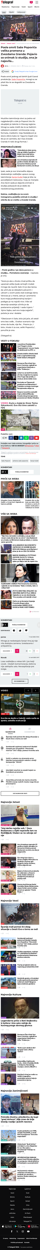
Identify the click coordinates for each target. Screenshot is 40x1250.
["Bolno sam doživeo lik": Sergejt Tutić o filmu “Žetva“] (8, 1052)
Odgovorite (7, 651)
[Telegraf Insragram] (23, 1231)
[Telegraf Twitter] (17, 1231)
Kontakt (26, 1242)
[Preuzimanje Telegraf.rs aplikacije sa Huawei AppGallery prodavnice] (33, 1226)
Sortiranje (5, 630)
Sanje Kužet (17, 177)
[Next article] (38, 625)
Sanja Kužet (34, 461)
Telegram (5, 448)
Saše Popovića (18, 79)
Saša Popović (5, 461)
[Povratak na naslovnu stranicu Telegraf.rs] (7, 2)
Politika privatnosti (17, 1242)
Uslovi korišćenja (30, 453)
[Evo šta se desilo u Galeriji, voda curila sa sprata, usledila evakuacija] (20, 704)
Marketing (12, 1238)
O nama (5, 1238)
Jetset (3, 43)
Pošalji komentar (22, 472)
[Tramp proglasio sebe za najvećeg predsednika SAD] (8, 969)
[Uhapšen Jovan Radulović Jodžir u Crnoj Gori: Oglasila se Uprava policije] (12, 489)
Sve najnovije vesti (20, 793)
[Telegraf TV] (28, 1231)
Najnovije (10, 802)
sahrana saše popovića (20, 461)
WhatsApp (29, 446)
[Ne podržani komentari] (26, 630)
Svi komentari (20, 681)
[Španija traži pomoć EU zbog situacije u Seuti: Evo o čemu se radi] (20, 914)
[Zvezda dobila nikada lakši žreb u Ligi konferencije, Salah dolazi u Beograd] (8, 357)
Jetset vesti (11, 43)
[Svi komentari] (14, 630)
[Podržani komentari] (20, 630)
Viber (37, 446)
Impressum (21, 1238)
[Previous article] (1, 625)
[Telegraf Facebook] (12, 1231)
